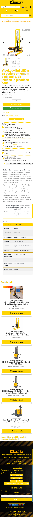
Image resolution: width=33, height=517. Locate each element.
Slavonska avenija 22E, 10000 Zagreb (17, 128)
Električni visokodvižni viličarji (16, 360)
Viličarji (7, 20)
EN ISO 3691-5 (16, 115)
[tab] (3, 164)
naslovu (15, 143)
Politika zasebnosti (21, 514)
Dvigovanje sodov (9, 115)
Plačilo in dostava (22, 463)
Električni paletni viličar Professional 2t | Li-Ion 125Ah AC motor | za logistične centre (16, 422)
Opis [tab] (3, 163)
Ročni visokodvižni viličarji (17, 300)
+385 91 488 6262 (22, 160)
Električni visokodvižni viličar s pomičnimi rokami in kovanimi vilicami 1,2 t (16, 392)
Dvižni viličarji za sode (15, 20)
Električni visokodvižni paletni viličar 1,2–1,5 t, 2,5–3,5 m (16, 363)
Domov (2, 20)
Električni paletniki (16, 418)
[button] (31, 7)
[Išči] (30, 15)
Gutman (7, 116)
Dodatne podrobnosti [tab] (14, 163)
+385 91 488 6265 (12, 160)
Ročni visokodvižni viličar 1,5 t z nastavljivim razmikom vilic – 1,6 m (16, 334)
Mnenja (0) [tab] (26, 163)
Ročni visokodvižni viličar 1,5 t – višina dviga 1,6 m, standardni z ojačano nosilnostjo (16, 304)
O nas (8, 463)
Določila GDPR (11, 514)
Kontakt (14, 463)
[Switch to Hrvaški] (22, 7)
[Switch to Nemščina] (26, 7)
